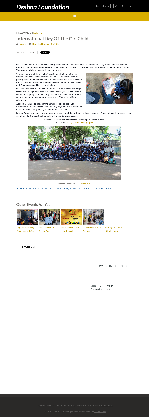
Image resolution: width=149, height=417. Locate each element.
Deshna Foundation (42, 7)
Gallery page (85, 183)
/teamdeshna (103, 6)
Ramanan (22, 44)
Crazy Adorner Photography (80, 122)
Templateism (106, 405)
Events (37, 32)
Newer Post (28, 246)
